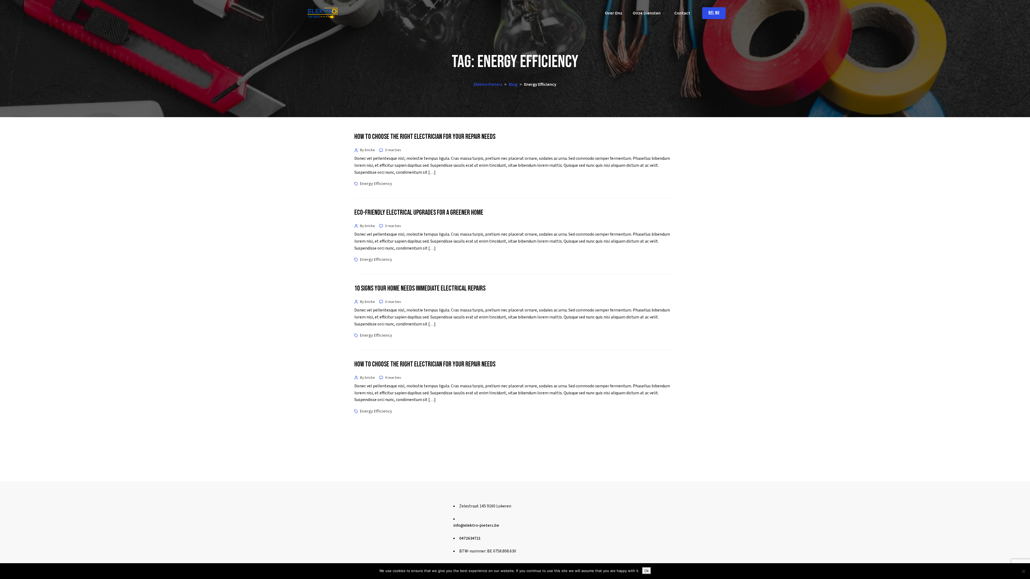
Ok (646, 571)
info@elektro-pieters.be (476, 525)
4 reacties (393, 377)
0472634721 (470, 538)
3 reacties (393, 150)
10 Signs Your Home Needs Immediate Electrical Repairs (419, 288)
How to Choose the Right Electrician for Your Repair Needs (424, 137)
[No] (1023, 571)
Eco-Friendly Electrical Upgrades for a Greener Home (418, 213)
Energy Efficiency (376, 184)
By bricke (367, 150)
